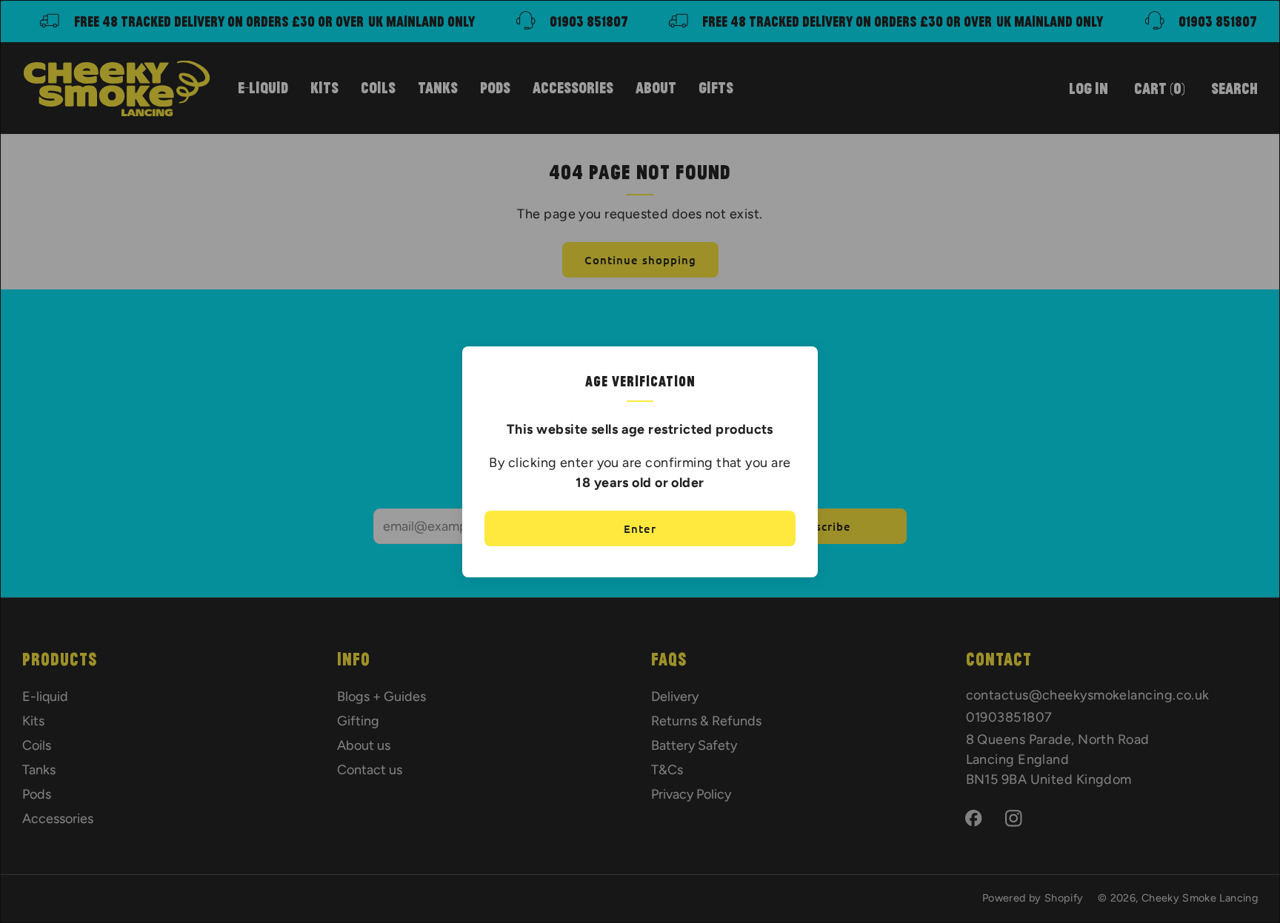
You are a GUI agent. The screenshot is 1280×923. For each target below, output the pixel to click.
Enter (640, 528)
